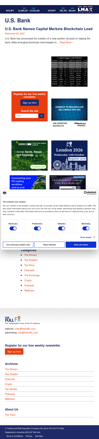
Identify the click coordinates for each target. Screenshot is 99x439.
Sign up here (29, 102)
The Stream (30, 255)
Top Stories (11, 389)
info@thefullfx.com (28, 332)
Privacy (29, 436)
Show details (85, 237)
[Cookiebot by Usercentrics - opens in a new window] (85, 193)
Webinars (29, 290)
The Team (10, 414)
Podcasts (29, 285)
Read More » (67, 42)
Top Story (29, 265)
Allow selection (49, 245)
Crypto (28, 280)
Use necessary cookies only (18, 245)
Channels (29, 270)
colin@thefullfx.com (25, 328)
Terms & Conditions (14, 436)
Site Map (39, 436)
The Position (31, 260)
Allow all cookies (81, 245)
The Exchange (32, 275)
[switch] (37, 228)
